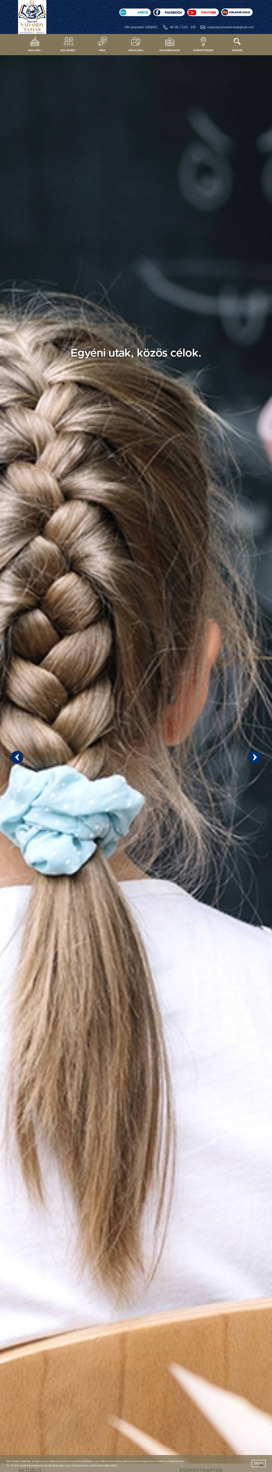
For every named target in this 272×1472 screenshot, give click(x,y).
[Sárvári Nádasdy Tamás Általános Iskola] (237, 11)
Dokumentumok (169, 50)
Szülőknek (67, 50)
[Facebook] (169, 11)
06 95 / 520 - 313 (183, 27)
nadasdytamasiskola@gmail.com (230, 27)
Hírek (102, 50)
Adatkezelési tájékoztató (102, 1465)
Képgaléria (135, 50)
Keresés (237, 50)
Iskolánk (34, 50)
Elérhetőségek (203, 50)
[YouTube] (203, 11)
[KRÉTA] (135, 11)
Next (255, 757)
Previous (17, 757)
